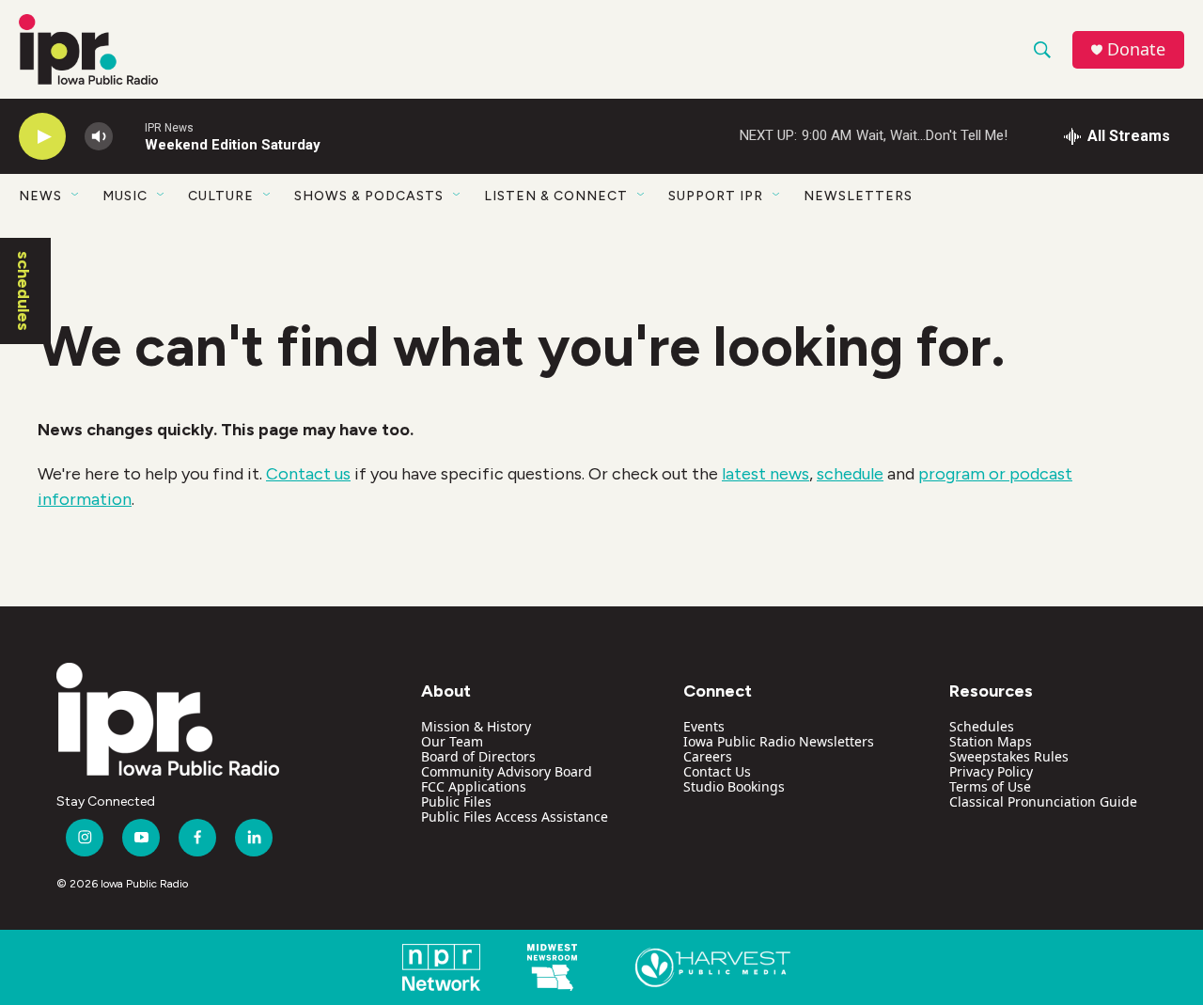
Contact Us (717, 771)
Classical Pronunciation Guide (1043, 801)
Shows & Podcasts (369, 196)
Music (125, 196)
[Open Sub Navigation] (76, 195)
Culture (221, 196)
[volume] (99, 137)
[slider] (129, 136)
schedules (23, 291)
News (40, 196)
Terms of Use (990, 786)
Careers (707, 756)
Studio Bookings (734, 786)
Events (704, 726)
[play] (42, 137)
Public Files (456, 801)
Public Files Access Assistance (514, 816)
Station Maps (990, 741)
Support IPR (715, 196)
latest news (765, 473)
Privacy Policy (991, 771)
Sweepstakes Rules (1009, 756)
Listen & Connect (556, 196)
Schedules (981, 726)
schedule (850, 473)
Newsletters (858, 196)
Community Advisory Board (506, 771)
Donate (1136, 49)
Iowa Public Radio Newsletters (778, 741)
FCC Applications (473, 786)
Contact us (308, 473)
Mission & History (476, 726)
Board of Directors (478, 756)
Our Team (452, 741)
